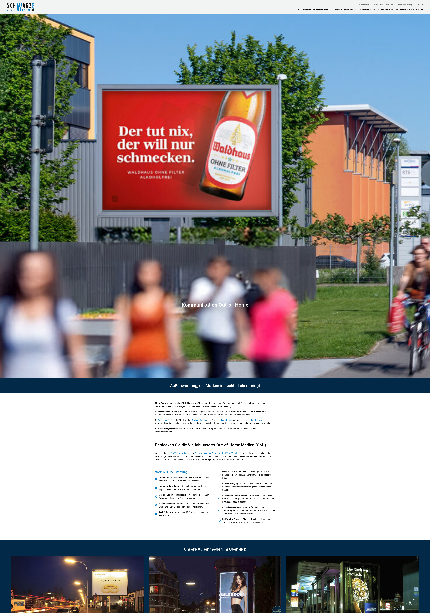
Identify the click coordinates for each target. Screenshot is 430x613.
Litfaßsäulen (256, 420)
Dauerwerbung (367, 9)
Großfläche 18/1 (165, 420)
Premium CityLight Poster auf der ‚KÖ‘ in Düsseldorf (217, 453)
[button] (7, 591)
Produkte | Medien (344, 9)
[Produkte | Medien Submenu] (355, 9)
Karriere (420, 5)
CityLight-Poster (199, 420)
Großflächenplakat (179, 453)
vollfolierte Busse (224, 420)
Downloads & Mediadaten (409, 9)
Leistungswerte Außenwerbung (314, 9)
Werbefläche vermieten (383, 5)
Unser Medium (385, 9)
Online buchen (363, 5)
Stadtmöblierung (405, 5)
